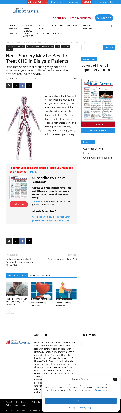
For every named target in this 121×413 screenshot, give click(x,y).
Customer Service (58, 2)
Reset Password (100, 2)
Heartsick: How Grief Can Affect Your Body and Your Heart (16, 302)
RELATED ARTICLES (17, 275)
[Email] (16, 85)
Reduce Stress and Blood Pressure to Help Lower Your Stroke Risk (20, 262)
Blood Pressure (43, 27)
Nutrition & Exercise (39, 299)
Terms (71, 390)
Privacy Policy (100, 390)
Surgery (9, 50)
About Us (9, 402)
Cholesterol (58, 25)
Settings (72, 407)
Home (8, 42)
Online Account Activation (97, 157)
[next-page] (12, 312)
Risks (57, 46)
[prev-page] (8, 312)
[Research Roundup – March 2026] (41, 291)
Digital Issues (98, 130)
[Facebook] (8, 2)
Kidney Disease (47, 46)
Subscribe (104, 18)
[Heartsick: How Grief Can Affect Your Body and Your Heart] (17, 289)
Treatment (57, 33)
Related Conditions (87, 27)
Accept (80, 400)
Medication (42, 33)
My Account (73, 2)
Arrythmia (72, 25)
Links (86, 153)
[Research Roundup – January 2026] (66, 291)
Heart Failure (13, 27)
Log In (112, 2)
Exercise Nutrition (28, 34)
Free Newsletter (22, 402)
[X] (29, 85)
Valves (13, 33)
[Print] (9, 85)
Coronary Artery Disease (28, 27)
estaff (11, 79)
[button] (115, 379)
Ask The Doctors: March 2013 (62, 259)
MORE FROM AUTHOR (39, 275)
